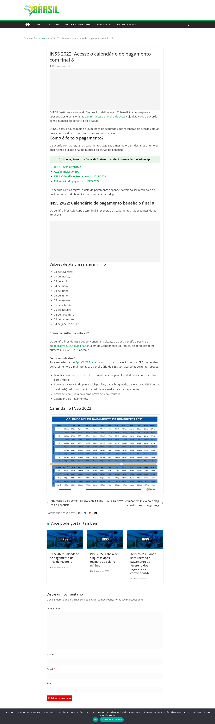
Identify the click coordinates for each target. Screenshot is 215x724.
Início (45, 38)
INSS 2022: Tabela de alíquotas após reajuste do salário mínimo (104, 559)
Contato (38, 24)
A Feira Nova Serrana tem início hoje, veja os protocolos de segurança (133, 503)
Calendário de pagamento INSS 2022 (76, 181)
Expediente (54, 24)
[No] (211, 716)
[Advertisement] (105, 89)
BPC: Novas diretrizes (67, 167)
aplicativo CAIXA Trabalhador (71, 345)
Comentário (54, 608)
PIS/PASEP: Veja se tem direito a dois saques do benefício (76, 503)
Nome (51, 654)
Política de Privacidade (78, 24)
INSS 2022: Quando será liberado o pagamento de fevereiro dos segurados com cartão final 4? (143, 563)
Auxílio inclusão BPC (66, 171)
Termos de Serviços (125, 24)
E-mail (51, 669)
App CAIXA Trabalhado (89, 362)
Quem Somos (103, 24)
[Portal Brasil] (27, 24)
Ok (95, 719)
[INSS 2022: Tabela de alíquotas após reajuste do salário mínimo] (105, 532)
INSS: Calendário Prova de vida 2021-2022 (80, 176)
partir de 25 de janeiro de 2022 (106, 116)
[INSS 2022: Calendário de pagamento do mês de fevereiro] (65, 532)
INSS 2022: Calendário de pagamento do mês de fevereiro (64, 558)
